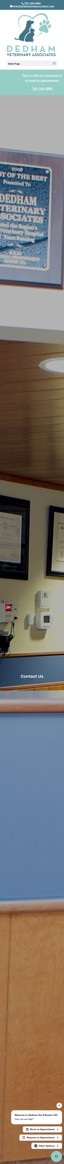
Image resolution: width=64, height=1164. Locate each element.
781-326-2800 (32, 3)
